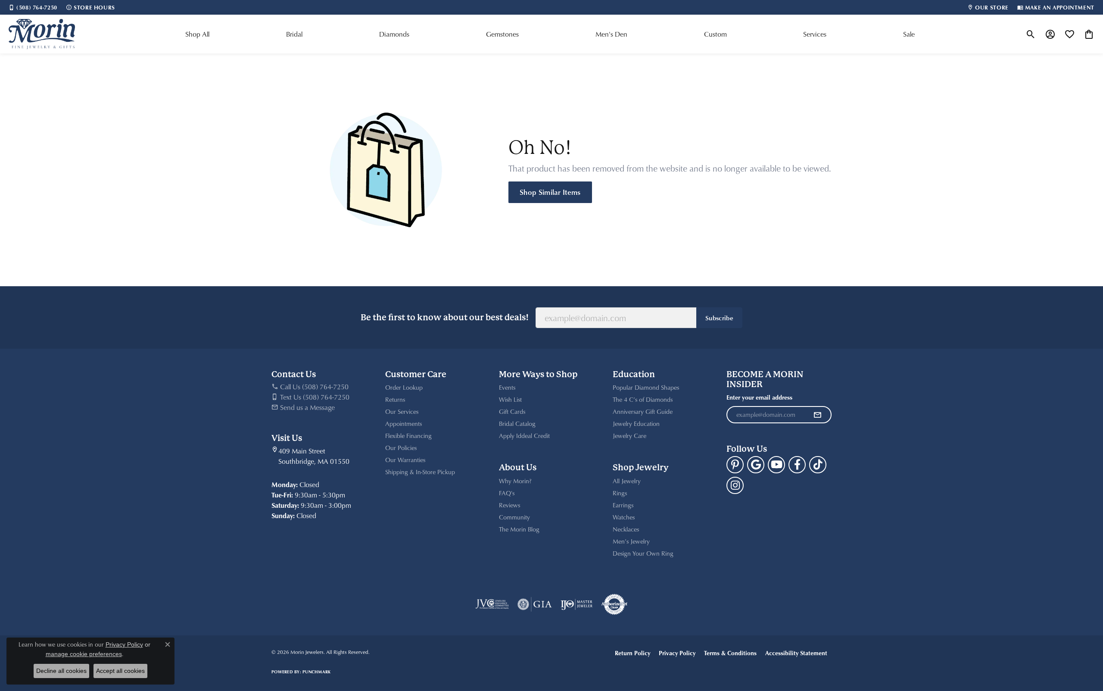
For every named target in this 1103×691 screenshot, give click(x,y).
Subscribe (719, 317)
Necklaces (626, 529)
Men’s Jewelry (631, 541)
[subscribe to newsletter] (817, 414)
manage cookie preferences (84, 653)
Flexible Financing (408, 435)
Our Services (401, 411)
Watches (624, 517)
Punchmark (316, 672)
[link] (33, 7)
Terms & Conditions (730, 653)
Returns (395, 399)
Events (507, 387)
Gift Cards (512, 411)
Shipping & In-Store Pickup (420, 471)
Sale (909, 34)
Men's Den (611, 34)
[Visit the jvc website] (492, 604)
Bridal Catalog (517, 423)
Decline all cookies (61, 670)
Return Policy (632, 653)
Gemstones (502, 34)
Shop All (197, 34)
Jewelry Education (636, 423)
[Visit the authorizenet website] (614, 604)
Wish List (510, 399)
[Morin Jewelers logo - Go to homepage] (41, 34)
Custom (715, 34)
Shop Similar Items (550, 192)
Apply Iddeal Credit (524, 435)
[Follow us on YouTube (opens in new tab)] (776, 464)
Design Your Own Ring (643, 553)
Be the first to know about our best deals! (445, 317)
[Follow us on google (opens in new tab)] (755, 464)
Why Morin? (515, 480)
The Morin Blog (519, 529)
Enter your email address (759, 397)
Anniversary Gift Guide (643, 411)
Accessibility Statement (796, 653)
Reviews (509, 505)
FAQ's (506, 492)
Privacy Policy (677, 653)
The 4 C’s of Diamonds (643, 399)
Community (514, 517)
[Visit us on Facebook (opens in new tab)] (797, 464)
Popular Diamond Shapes (646, 387)
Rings (620, 492)
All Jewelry (627, 480)
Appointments (403, 423)
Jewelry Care (629, 435)
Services (814, 34)
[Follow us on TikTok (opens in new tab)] (817, 464)
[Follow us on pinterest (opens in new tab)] (735, 464)
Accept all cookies (120, 670)
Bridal (294, 34)
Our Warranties (405, 459)
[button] (1030, 34)
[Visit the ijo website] (577, 604)
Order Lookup (404, 387)
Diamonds (394, 34)
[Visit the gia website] (534, 604)
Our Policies (401, 447)
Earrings (623, 505)
